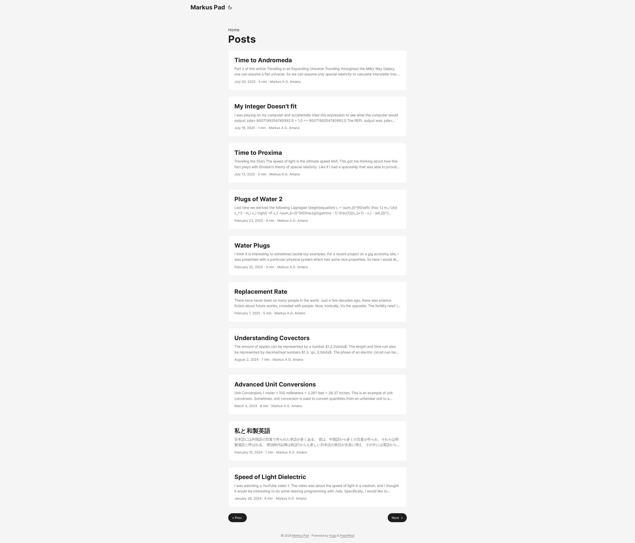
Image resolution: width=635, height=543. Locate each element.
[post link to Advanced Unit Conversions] (317, 395)
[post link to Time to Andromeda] (317, 70)
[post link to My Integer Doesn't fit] (317, 116)
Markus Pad (207, 7)
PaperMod (347, 535)
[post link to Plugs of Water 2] (317, 209)
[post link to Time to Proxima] (317, 163)
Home (233, 29)
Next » (397, 518)
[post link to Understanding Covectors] (317, 348)
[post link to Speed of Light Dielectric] (317, 487)
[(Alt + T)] (230, 7)
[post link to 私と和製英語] (317, 441)
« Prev (237, 518)
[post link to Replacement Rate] (317, 302)
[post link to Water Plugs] (317, 256)
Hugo (332, 535)
